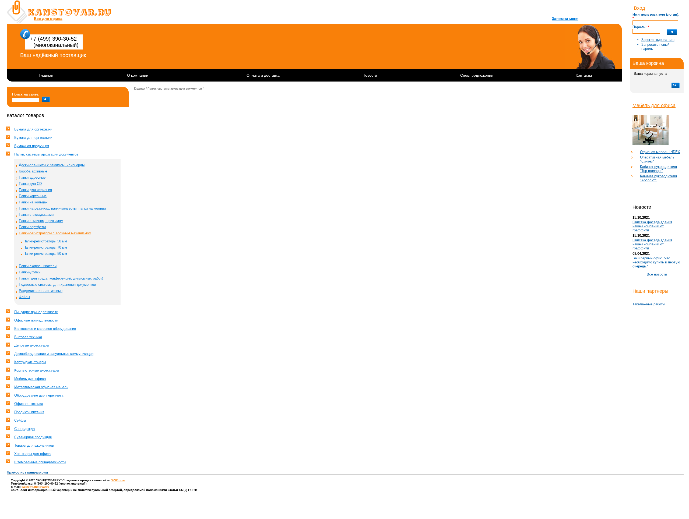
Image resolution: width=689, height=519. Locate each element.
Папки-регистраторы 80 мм (45, 254)
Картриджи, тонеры (30, 362)
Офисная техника (28, 404)
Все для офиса (48, 18)
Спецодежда (24, 429)
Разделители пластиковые (40, 291)
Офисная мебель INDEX (660, 152)
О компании (137, 75)
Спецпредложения (476, 75)
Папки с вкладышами (36, 215)
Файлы (24, 297)
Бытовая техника (28, 337)
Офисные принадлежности (36, 320)
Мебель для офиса (654, 105)
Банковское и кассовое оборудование (45, 329)
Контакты (584, 75)
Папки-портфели (32, 227)
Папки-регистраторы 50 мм (45, 241)
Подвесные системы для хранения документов (57, 285)
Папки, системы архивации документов (46, 154)
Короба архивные (33, 171)
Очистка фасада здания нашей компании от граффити (652, 226)
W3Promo (118, 480)
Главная (46, 75)
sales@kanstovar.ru (35, 486)
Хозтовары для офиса (32, 454)
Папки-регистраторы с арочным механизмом (55, 233)
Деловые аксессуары (31, 345)
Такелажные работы (648, 304)
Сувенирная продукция (33, 437)
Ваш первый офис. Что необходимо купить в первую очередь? (656, 262)
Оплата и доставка (263, 75)
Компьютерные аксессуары (36, 370)
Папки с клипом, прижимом (41, 221)
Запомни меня (565, 18)
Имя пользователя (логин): (655, 16)
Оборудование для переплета (38, 395)
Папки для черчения (35, 190)
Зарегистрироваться (657, 40)
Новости (370, 75)
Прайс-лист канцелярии (27, 472)
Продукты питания (29, 412)
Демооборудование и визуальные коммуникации (53, 354)
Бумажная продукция (31, 146)
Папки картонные (33, 196)
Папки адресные (32, 177)
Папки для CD (30, 184)
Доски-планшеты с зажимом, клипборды (52, 165)
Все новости (657, 274)
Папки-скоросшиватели (38, 266)
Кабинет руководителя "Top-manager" (658, 169)
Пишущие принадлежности (36, 312)
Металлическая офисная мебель (41, 387)
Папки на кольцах (33, 202)
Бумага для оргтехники (33, 129)
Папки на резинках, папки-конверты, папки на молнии (62, 208)
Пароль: (640, 27)
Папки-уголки (29, 272)
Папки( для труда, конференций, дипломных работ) (61, 278)
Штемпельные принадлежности (40, 462)
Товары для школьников (34, 445)
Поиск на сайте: (25, 94)
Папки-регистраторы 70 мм (45, 247)
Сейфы (20, 420)
